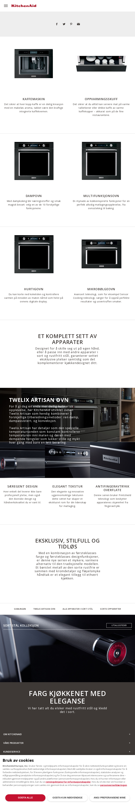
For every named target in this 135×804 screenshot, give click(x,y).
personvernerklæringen (113, 785)
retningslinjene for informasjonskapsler (68, 781)
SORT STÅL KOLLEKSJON (21, 625)
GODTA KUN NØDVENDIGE (68, 797)
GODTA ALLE (25, 797)
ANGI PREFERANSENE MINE (110, 797)
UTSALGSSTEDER (119, 625)
